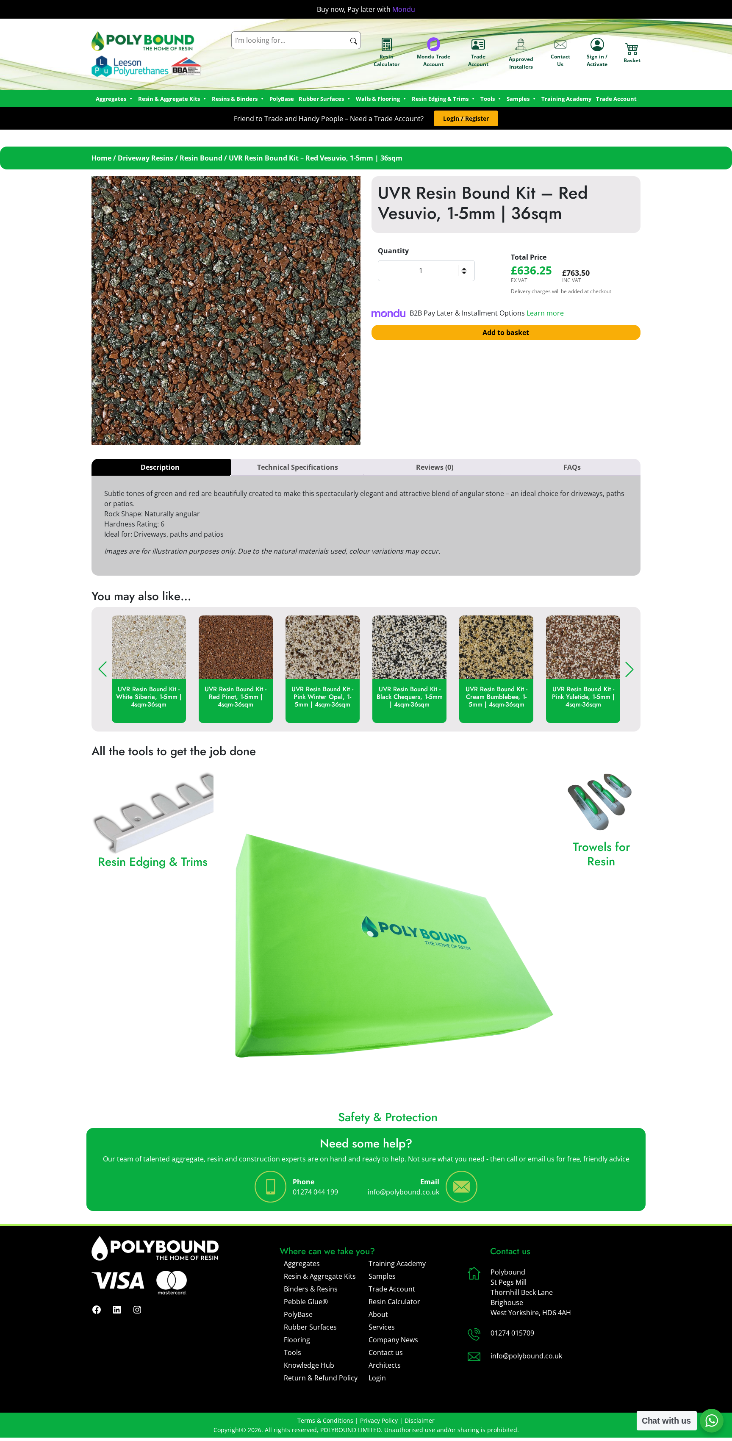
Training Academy (566, 99)
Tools (487, 99)
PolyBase (281, 99)
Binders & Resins (311, 1289)
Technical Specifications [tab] (297, 467)
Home (101, 158)
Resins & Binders (235, 99)
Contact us (386, 1352)
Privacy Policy (379, 1420)
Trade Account (478, 60)
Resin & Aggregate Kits (320, 1276)
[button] (466, 118)
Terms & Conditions (325, 1420)
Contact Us (560, 60)
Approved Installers (521, 62)
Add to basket (505, 332)
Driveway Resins (145, 158)
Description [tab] (160, 467)
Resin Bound (201, 158)
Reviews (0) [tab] (434, 467)
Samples (382, 1276)
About (378, 1314)
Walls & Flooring (378, 99)
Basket (632, 60)
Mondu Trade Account (433, 60)
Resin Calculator (386, 60)
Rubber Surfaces (321, 99)
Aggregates (302, 1263)
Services (382, 1327)
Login (377, 1378)
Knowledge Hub (309, 1365)
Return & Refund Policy (321, 1378)
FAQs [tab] (572, 467)
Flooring (297, 1339)
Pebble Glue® (306, 1301)
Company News (393, 1339)
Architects (385, 1365)
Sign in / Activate (597, 60)
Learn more (545, 313)
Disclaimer (420, 1420)
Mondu (403, 9)
